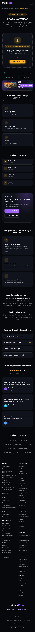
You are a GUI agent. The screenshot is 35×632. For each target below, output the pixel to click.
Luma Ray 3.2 (22, 495)
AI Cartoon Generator (24, 535)
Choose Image (15, 61)
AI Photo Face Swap (7, 489)
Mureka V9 (21, 521)
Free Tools (10, 8)
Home (4, 8)
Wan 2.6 (21, 476)
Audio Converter (23, 561)
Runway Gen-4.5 (23, 502)
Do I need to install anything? (13, 349)
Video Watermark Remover (9, 507)
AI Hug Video (22, 547)
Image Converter (23, 557)
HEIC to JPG (7, 444)
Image (17, 8)
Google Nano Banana (7, 535)
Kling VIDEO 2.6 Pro (24, 481)
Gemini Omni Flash (23, 488)
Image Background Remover (7, 472)
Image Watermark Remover (9, 475)
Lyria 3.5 (21, 519)
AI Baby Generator (23, 543)
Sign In (20, 578)
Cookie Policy (17, 623)
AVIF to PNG (27, 452)
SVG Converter (22, 448)
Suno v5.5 (21, 526)
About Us (21, 595)
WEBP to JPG (23, 440)
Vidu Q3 (21, 471)
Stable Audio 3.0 (23, 524)
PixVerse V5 (22, 500)
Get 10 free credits (12, 215)
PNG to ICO (7, 452)
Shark (7, 2)
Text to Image (6, 466)
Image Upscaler (6, 480)
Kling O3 (21, 468)
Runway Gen (22, 483)
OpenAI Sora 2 (22, 485)
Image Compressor (23, 566)
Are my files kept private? (12, 342)
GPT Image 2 (5, 523)
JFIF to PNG (28, 444)
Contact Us (21, 592)
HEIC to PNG (17, 444)
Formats (21, 585)
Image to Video (6, 502)
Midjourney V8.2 (6, 550)
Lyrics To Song (6, 516)
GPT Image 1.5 (6, 533)
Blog (20, 590)
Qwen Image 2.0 (6, 530)
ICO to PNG (17, 452)
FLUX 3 (4, 543)
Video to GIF (22, 564)
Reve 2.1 (4, 555)
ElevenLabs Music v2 (24, 516)
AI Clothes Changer (7, 484)
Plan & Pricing (22, 583)
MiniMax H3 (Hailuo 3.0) (25, 497)
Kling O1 (21, 478)
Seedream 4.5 (6, 540)
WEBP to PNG (12, 440)
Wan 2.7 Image (6, 528)
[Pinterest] (11, 627)
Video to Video (6, 505)
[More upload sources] (23, 62)
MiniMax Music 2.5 (23, 514)
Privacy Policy (8, 620)
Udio (20, 528)
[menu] (31, 3)
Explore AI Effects (12, 210)
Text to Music (5, 514)
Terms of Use (17, 620)
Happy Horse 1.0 (23, 493)
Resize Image (22, 569)
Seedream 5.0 (6, 557)
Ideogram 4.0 (5, 545)
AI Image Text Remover (8, 487)
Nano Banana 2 (6, 526)
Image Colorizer (6, 482)
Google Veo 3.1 (22, 490)
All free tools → (23, 571)
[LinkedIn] (23, 627)
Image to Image (6, 468)
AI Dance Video (22, 545)
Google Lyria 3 (22, 512)
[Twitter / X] (19, 627)
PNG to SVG (11, 448)
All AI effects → (23, 550)
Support (21, 588)
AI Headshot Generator (24, 540)
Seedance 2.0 (22, 466)
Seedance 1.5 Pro (23, 473)
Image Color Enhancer (8, 477)
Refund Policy (26, 620)
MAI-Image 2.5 (6, 547)
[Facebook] (15, 627)
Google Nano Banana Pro (8, 538)
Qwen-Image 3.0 (6, 552)
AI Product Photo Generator (6, 492)
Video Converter (23, 559)
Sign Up (21, 580)
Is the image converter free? (13, 336)
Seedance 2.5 (22, 505)
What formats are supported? (14, 355)
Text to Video (5, 500)
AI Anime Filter (22, 538)
